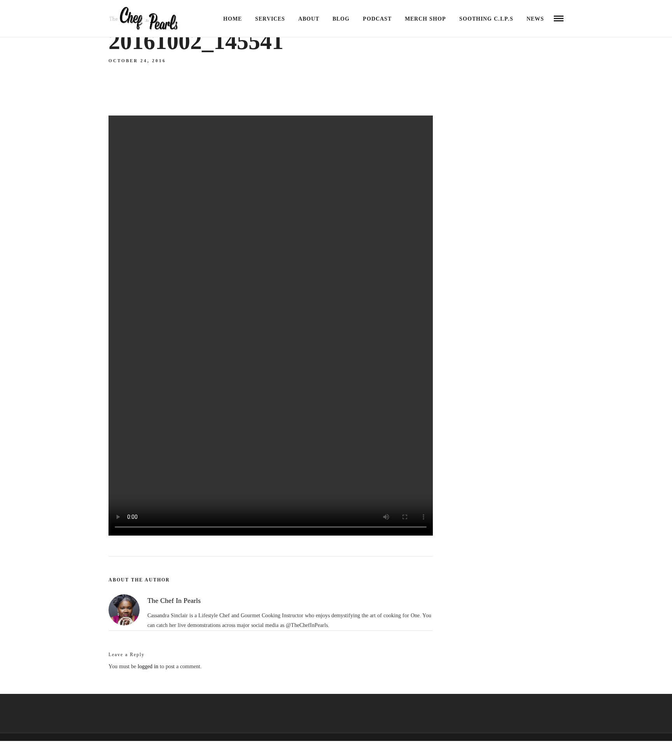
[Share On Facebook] (20, 737)
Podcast (377, 19)
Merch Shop (425, 19)
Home (232, 19)
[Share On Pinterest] (42, 737)
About (308, 19)
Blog (341, 19)
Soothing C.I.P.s (486, 19)
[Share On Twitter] (31, 737)
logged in (148, 666)
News (535, 19)
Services (270, 19)
